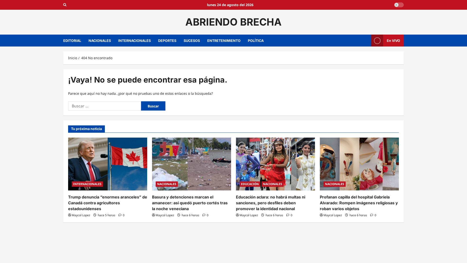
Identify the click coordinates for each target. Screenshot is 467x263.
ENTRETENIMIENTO (224, 40)
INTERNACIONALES (134, 40)
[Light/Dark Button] (399, 4)
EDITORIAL (72, 40)
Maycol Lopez (81, 215)
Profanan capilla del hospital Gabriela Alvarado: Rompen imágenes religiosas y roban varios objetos (359, 203)
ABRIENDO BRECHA (233, 22)
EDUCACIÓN (250, 184)
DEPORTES (167, 40)
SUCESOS (192, 40)
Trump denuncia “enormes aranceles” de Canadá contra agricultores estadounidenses (107, 203)
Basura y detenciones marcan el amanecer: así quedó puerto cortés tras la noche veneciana (190, 203)
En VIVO (393, 40)
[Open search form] (64, 5)
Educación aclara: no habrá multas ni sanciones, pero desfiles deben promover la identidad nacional (270, 203)
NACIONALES (100, 40)
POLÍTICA (256, 40)
